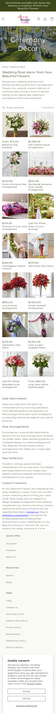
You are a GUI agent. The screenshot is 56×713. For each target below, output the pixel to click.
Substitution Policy (16, 640)
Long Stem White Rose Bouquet (38, 385)
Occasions (11, 543)
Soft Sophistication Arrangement (39, 146)
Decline (26, 698)
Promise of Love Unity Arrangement (14, 227)
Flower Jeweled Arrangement (37, 306)
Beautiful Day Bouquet (10, 146)
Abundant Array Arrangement (11, 385)
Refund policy (13, 634)
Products (11, 550)
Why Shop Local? (15, 614)
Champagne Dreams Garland (14, 267)
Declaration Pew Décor (11, 346)
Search (9, 575)
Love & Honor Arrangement (9, 306)
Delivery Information (17, 620)
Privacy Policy (34, 683)
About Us (11, 557)
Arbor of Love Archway (36, 227)
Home (5, 67)
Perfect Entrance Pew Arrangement (14, 185)
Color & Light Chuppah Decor (37, 346)
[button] (38, 19)
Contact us (32, 512)
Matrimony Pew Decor (41, 266)
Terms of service (14, 647)
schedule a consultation (15, 515)
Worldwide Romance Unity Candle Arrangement (40, 187)
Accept (26, 691)
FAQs (9, 600)
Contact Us (12, 607)
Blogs (9, 582)
